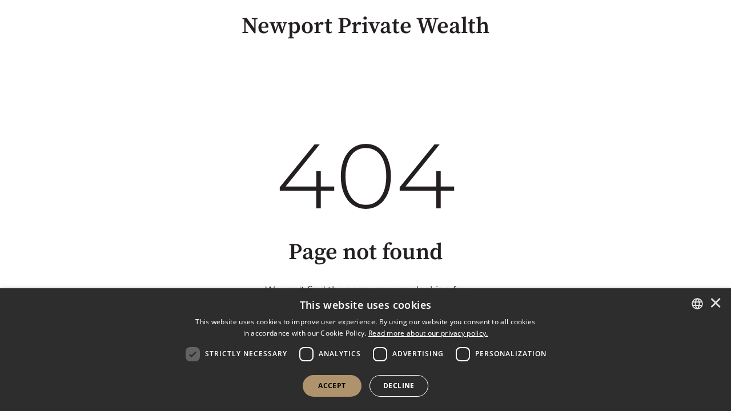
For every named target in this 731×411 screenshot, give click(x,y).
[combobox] (697, 303)
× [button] (715, 304)
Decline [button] (399, 385)
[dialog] (365, 349)
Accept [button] (332, 385)
